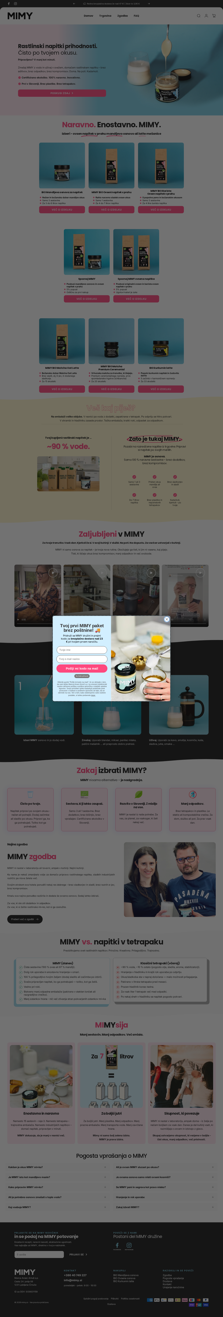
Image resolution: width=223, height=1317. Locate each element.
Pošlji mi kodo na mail (82, 668)
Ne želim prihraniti (82, 676)
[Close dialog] (166, 619)
